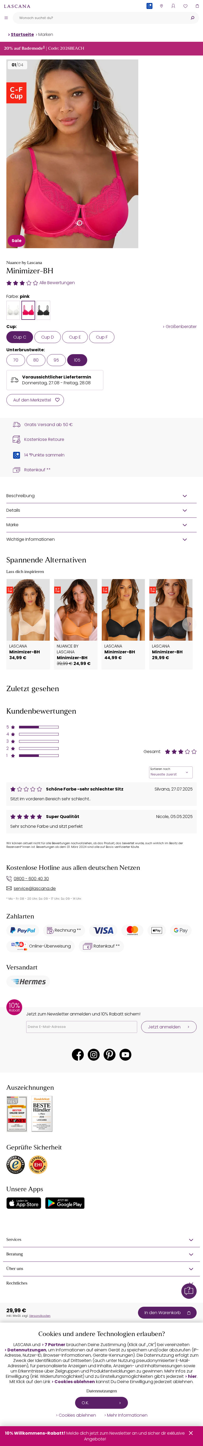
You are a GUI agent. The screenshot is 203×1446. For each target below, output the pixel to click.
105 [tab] (77, 360)
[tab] (13, 310)
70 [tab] (15, 360)
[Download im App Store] (23, 1203)
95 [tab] (56, 360)
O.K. (85, 1403)
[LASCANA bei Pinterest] (110, 1055)
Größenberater (181, 327)
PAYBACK (149, 14)
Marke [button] (12, 525)
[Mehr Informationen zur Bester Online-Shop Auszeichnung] (16, 1114)
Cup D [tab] (47, 337)
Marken (45, 34)
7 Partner (55, 1344)
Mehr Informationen (127, 1415)
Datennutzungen (26, 1350)
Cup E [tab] (75, 337)
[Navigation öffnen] (6, 18)
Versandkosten (39, 1316)
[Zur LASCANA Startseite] (17, 6)
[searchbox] (99, 18)
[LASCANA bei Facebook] (78, 1055)
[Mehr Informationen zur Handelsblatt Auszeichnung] (42, 1114)
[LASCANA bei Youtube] (125, 1055)
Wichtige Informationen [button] (30, 539)
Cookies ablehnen (74, 1381)
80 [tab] (36, 360)
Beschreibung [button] (20, 496)
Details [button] (13, 510)
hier (192, 1376)
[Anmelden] (173, 6)
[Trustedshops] (15, 1165)
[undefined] (189, 624)
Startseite (22, 34)
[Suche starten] (192, 18)
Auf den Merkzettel (32, 400)
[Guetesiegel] (38, 1165)
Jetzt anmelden (164, 1027)
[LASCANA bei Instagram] (94, 1055)
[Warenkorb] (197, 6)
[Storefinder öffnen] (161, 6)
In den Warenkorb (163, 1313)
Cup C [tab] (19, 337)
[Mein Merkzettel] (185, 6)
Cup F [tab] (102, 337)
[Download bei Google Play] (65, 1203)
